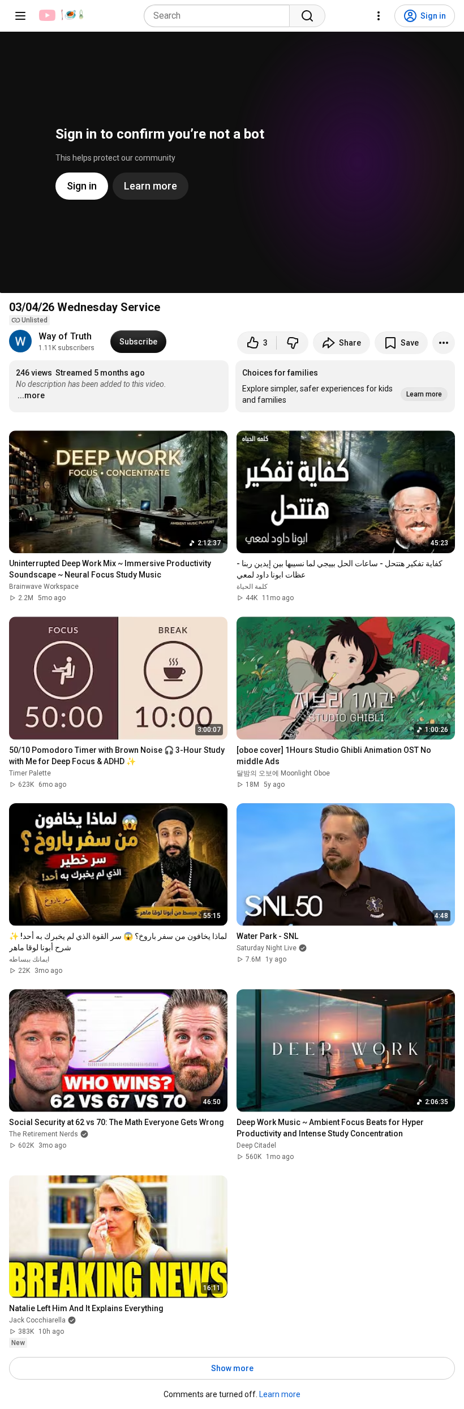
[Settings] (378, 16)
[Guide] (20, 16)
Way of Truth (65, 336)
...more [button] (31, 395)
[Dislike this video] (292, 342)
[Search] (307, 16)
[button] (345, 386)
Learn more (279, 1394)
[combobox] (220, 16)
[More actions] (443, 342)
